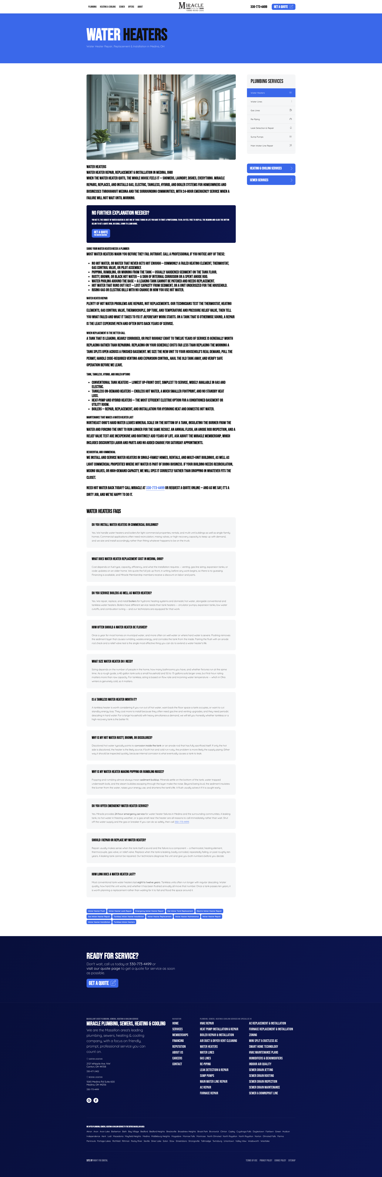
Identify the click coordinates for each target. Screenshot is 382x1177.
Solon (165, 1141)
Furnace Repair (209, 1093)
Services (177, 1029)
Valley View (241, 1141)
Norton (258, 1136)
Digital (105, 1160)
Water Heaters (258, 92)
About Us (177, 1052)
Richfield (116, 1141)
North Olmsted (214, 1136)
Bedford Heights (157, 1131)
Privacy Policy (266, 1160)
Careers (177, 1058)
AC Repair (205, 1087)
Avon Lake (105, 1131)
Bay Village (133, 1131)
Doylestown (258, 1131)
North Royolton (246, 1136)
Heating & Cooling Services (266, 168)
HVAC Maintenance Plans (263, 1052)
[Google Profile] (89, 1100)
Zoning (253, 1035)
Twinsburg (217, 1141)
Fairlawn (270, 1131)
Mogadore (176, 1136)
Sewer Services (259, 180)
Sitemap (291, 1160)
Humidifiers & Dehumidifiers (266, 1058)
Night (95, 1160)
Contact (177, 1064)
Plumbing (92, 6)
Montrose (201, 1136)
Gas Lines (255, 110)
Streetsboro (181, 1141)
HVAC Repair (207, 1023)
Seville (147, 1141)
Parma (280, 1136)
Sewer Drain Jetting (261, 1070)
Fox (99, 1160)
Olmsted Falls (269, 1136)
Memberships (180, 1035)
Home (175, 1023)
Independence (93, 1136)
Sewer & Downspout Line (263, 1093)
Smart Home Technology (263, 1046)
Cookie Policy (280, 1160)
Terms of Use (251, 1160)
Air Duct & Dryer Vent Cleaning (218, 1041)
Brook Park (202, 1131)
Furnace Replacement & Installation (271, 1029)
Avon (96, 1131)
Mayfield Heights (133, 1136)
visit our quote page (103, 968)
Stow (172, 1141)
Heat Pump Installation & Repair (219, 1029)
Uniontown (229, 1141)
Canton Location (95, 1059)
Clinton (223, 1131)
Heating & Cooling (108, 6)
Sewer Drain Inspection (263, 1081)
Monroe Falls (189, 1136)
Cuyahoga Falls (244, 1131)
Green (278, 1131)
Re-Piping (255, 119)
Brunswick (214, 1131)
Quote (281, 7)
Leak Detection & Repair (262, 128)
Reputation (179, 1046)
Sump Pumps (257, 137)
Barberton (116, 1131)
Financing (178, 1041)
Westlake (265, 1141)
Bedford (144, 1131)
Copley (231, 1131)
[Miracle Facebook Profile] (95, 1100)
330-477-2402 (93, 1071)
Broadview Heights (187, 1131)
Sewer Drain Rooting (261, 1076)
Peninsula (91, 1141)
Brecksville (171, 1131)
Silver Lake (156, 1141)
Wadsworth (253, 1141)
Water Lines (256, 101)
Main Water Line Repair (262, 145)
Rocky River (136, 1141)
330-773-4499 (259, 7)
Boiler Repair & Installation (217, 1035)
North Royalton (230, 1136)
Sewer (122, 6)
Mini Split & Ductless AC (263, 1041)
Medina (146, 1136)
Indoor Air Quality (260, 1064)
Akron (89, 1131)
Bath (124, 1131)
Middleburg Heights (160, 1136)
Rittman (126, 1141)
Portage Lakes (104, 1141)
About (140, 6)
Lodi (109, 1136)
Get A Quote (101, 233)
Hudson (286, 1131)
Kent (104, 1136)
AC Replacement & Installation (267, 1023)
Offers (131, 6)
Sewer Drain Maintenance (264, 1087)
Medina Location (95, 1077)
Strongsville (194, 1141)
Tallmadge (206, 1141)
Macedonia (118, 1136)
